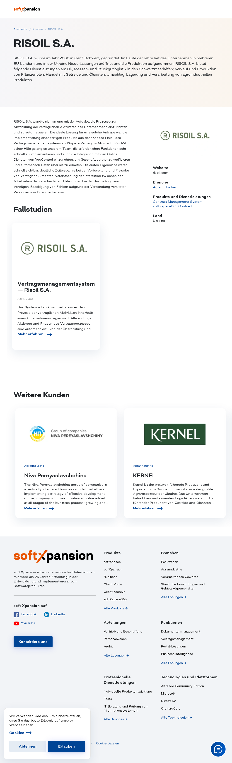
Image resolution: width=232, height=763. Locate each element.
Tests (108, 699)
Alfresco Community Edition (182, 686)
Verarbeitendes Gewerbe (179, 576)
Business (110, 576)
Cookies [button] (16, 732)
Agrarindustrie (171, 569)
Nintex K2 (168, 701)
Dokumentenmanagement (180, 631)
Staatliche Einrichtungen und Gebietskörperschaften (183, 586)
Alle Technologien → (176, 717)
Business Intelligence (177, 653)
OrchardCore (171, 708)
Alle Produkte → (116, 608)
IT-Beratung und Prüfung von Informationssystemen (125, 708)
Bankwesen (169, 561)
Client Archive (115, 591)
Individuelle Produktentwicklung (128, 691)
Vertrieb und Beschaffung (123, 631)
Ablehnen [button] (28, 746)
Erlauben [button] (66, 746)
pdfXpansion (113, 569)
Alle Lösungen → (173, 597)
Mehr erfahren (35, 508)
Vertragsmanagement (177, 638)
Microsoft (168, 693)
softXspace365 (115, 599)
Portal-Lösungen (173, 646)
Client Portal (113, 584)
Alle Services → (115, 719)
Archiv (109, 646)
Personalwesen (115, 638)
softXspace (112, 561)
